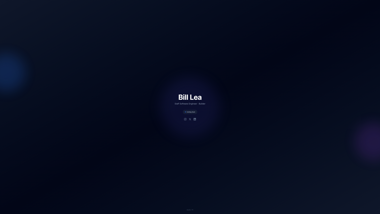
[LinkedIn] (195, 119)
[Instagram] (185, 119)
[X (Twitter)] (190, 119)
